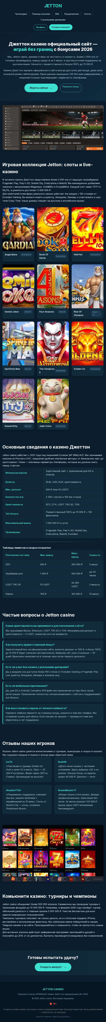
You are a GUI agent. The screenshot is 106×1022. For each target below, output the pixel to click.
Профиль (40, 27)
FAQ (57, 14)
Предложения (71, 14)
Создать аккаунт (61, 27)
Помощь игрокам (41, 14)
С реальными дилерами (53, 20)
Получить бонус (71, 86)
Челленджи (21, 14)
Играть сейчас (39, 87)
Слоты (87, 14)
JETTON (53, 6)
